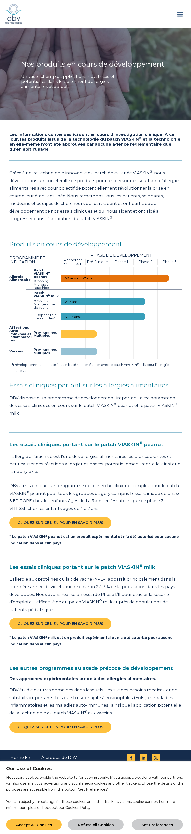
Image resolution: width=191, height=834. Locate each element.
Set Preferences (157, 824)
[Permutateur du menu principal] (180, 14)
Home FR (20, 757)
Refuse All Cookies (96, 824)
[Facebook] (131, 758)
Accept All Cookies (34, 824)
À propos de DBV (59, 757)
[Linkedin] (143, 758)
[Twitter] (156, 758)
